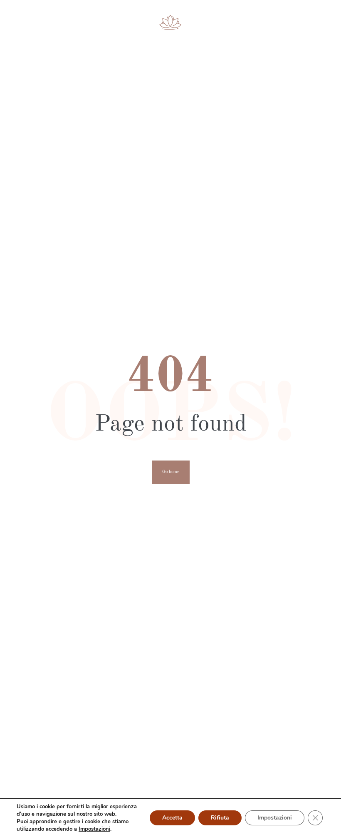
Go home (170, 472)
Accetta (172, 818)
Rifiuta (220, 818)
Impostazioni (94, 829)
